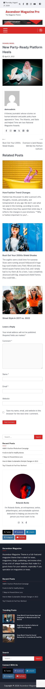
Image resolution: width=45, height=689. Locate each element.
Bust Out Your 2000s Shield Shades (19, 255)
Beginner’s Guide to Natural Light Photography (27, 626)
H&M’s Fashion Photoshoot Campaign (15, 448)
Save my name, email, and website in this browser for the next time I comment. (23, 412)
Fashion (5, 43)
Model (11, 43)
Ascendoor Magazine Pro (22, 11)
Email (5, 386)
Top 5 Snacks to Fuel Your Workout (14, 465)
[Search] (41, 30)
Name (5, 374)
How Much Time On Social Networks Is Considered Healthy (29, 636)
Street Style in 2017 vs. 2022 (16, 318)
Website (6, 398)
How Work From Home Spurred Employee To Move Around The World (29, 617)
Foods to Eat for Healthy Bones (13, 452)
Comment (7, 340)
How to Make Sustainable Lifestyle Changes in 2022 (20, 461)
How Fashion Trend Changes (16, 192)
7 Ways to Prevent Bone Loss (12, 457)
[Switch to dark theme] (40, 3)
